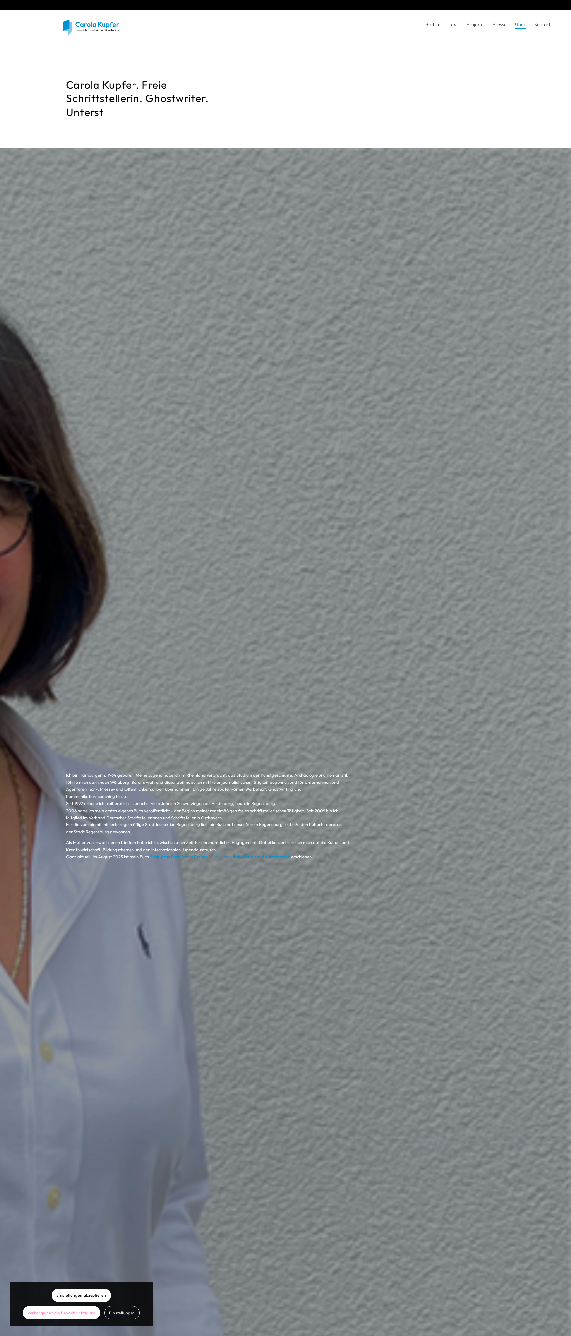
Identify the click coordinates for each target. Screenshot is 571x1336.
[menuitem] (432, 24)
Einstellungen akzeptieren (81, 1295)
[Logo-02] (107, 29)
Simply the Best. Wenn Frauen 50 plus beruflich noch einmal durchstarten (220, 856)
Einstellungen (122, 1312)
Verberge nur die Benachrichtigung (61, 1312)
